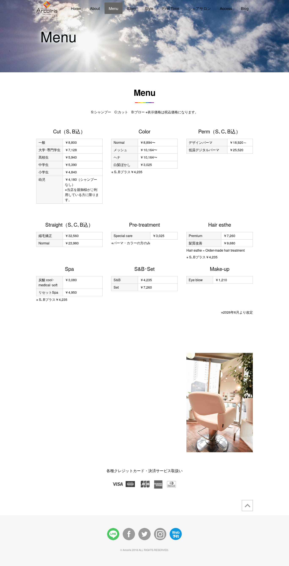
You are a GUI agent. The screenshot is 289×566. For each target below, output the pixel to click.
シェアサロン (199, 8)
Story (131, 8)
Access (226, 8)
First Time (170, 8)
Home (76, 8)
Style (149, 8)
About (95, 8)
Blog (245, 8)
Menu (113, 8)
